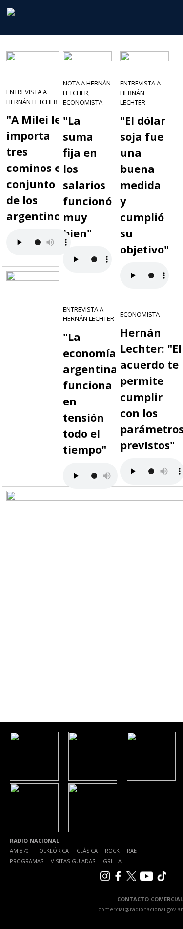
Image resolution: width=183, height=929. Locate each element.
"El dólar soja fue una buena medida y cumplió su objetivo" (144, 184)
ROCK (112, 850)
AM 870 (19, 850)
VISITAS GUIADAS (73, 861)
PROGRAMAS (26, 861)
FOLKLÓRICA (52, 850)
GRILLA (112, 861)
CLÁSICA (87, 850)
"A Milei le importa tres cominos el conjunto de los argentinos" (38, 167)
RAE (132, 850)
